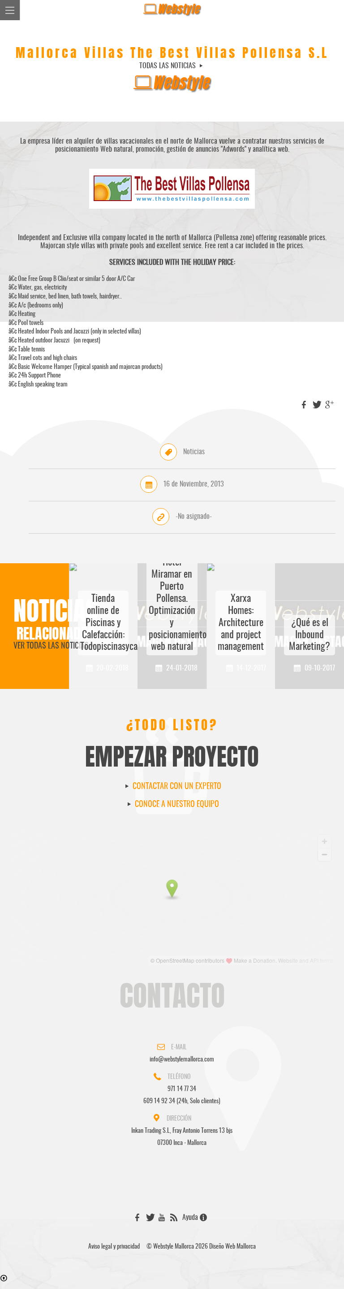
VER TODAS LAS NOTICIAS (51, 646)
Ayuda (191, 1217)
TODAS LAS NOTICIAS (168, 66)
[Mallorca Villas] (172, 213)
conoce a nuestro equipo (176, 805)
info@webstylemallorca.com (182, 1059)
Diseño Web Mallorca (232, 1247)
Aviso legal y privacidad (114, 1247)
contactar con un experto (176, 787)
